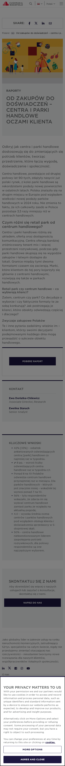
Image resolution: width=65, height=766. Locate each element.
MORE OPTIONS (33, 749)
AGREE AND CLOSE (32, 759)
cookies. (50, 742)
